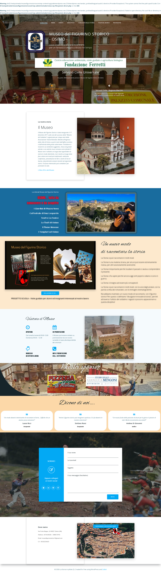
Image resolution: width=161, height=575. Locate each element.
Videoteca (70, 23)
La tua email (72, 460)
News (53, 23)
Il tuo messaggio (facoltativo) (78, 475)
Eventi (61, 23)
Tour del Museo (104, 23)
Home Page (44, 23)
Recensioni (117, 23)
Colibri (104, 569)
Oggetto (70, 468)
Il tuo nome (72, 453)
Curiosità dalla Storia (86, 23)
